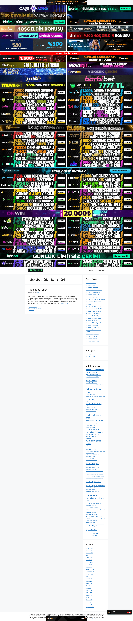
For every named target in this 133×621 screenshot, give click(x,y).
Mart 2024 (89, 581)
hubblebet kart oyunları (90, 458)
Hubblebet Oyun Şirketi (92, 341)
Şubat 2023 (89, 593)
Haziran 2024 (89, 574)
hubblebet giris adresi (94, 432)
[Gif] (66, 128)
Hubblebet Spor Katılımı (92, 294)
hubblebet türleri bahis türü (35, 308)
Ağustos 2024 (90, 569)
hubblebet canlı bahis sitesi (93, 409)
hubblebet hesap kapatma (93, 454)
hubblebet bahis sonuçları (90, 394)
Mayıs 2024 (89, 576)
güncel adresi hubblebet (92, 377)
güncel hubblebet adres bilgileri (91, 378)
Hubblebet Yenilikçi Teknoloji (94, 308)
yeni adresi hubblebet (92, 533)
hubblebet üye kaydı (100, 524)
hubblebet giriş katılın (101, 436)
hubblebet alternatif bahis (90, 384)
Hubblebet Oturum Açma (93, 327)
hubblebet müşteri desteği (99, 472)
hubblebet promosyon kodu (95, 486)
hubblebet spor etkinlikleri (90, 493)
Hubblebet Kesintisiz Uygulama (91, 465)
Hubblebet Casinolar (91, 338)
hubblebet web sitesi (91, 505)
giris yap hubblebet (93, 375)
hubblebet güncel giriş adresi (91, 447)
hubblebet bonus (91, 400)
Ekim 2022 (89, 602)
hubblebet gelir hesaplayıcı (91, 427)
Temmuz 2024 (90, 571)
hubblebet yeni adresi (92, 514)
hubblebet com (99, 420)
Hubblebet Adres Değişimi (93, 311)
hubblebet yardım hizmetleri (91, 509)
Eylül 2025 (89, 550)
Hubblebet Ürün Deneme (90, 518)
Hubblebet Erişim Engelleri (93, 323)
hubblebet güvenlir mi (92, 449)
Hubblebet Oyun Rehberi (93, 297)
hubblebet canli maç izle (92, 405)
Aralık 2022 (89, 597)
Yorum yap (31, 310)
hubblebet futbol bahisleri (90, 425)
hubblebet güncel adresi (92, 446)
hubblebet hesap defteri (90, 453)
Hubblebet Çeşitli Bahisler (93, 292)
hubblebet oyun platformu (90, 476)
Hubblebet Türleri (37, 289)
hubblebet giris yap (92, 434)
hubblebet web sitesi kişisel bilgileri (92, 507)
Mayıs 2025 (89, 555)
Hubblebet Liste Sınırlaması (93, 318)
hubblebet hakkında (89, 451)
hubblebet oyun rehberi (100, 476)
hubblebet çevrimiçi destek (100, 518)
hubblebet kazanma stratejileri (91, 460)
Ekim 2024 (89, 564)
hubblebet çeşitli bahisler (90, 522)
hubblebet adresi (91, 383)
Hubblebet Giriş (100, 270)
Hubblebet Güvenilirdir (92, 336)
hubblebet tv (92, 495)
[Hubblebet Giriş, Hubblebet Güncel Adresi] (35, 270)
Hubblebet (90, 270)
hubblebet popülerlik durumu (91, 483)
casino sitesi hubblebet (95, 370)
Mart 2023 (89, 590)
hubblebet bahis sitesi (93, 390)
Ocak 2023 (89, 595)
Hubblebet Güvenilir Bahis (93, 313)
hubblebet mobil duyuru (90, 472)
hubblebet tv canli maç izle (95, 499)
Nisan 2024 (89, 578)
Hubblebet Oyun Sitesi (92, 334)
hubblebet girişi (91, 436)
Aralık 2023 (89, 588)
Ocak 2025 (89, 560)
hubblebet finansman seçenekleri (92, 423)
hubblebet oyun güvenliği (99, 474)
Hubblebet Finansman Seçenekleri (95, 299)
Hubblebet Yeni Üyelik (92, 325)
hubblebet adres (91, 381)
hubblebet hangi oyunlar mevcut (99, 451)
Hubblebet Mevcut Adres (98, 471)
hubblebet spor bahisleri (92, 491)
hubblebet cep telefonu (90, 420)
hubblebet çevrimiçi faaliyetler (91, 520)
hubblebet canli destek (93, 404)
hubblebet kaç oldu (92, 464)
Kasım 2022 (89, 600)
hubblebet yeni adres (91, 512)
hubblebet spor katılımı (100, 493)
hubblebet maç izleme (90, 471)
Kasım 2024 (89, 562)
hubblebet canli (90, 402)
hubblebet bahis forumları (90, 386)
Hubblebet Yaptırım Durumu (93, 301)
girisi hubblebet (92, 372)
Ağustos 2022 (90, 607)
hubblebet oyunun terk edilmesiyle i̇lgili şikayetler (94, 478)
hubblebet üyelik (91, 526)
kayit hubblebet (91, 530)
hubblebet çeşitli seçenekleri (91, 524)
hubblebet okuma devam (90, 474)
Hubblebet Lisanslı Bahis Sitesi (91, 469)
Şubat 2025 (89, 557)
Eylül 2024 (89, 567)
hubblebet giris (92, 429)
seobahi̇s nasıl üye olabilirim (91, 531)
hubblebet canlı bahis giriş (90, 407)
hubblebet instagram (91, 456)
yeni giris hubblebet (91, 535)
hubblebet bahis (100, 384)
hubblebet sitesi (90, 489)
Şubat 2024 (89, 583)
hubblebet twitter (93, 503)
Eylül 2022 (89, 604)
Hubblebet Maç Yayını (92, 320)
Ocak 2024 (89, 586)
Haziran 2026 (89, 548)
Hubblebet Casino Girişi (92, 316)
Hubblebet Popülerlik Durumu (94, 290)
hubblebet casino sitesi (93, 416)
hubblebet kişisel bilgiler (92, 467)
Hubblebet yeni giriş (94, 516)
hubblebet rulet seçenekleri (91, 487)
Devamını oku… (65, 303)
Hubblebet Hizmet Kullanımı (93, 306)
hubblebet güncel (90, 438)
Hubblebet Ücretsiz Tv (92, 287)
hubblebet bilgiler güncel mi (91, 396)
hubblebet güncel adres (93, 442)
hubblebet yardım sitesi (100, 509)
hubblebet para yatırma (90, 479)
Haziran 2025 (89, 553)
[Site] (33, 92)
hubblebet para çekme (93, 482)
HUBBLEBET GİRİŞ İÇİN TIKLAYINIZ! (66, 53)
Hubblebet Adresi (91, 283)
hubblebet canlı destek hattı (91, 411)
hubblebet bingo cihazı (100, 396)
